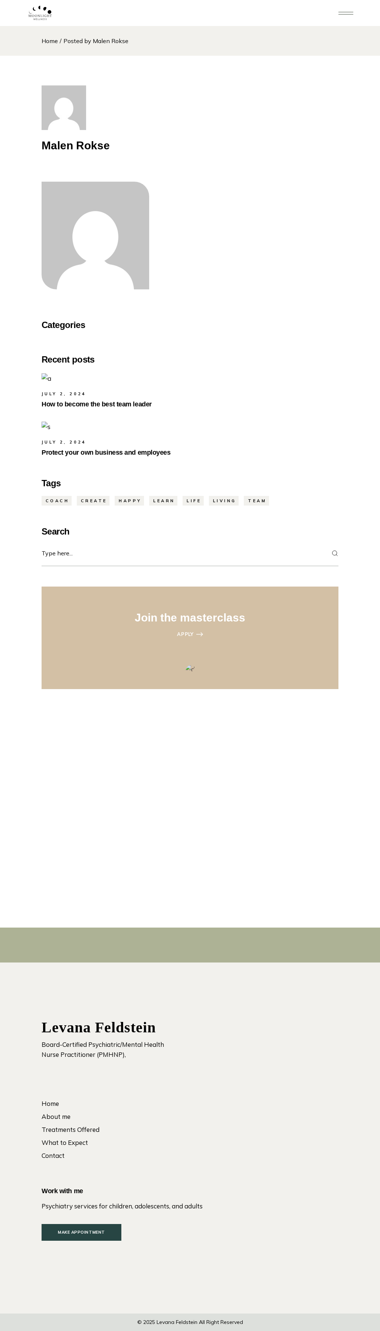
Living (224, 500)
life (194, 500)
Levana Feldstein (177, 1322)
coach (57, 500)
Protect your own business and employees (106, 452)
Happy (130, 500)
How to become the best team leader (97, 404)
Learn (164, 500)
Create (94, 500)
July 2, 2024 (64, 393)
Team (257, 500)
